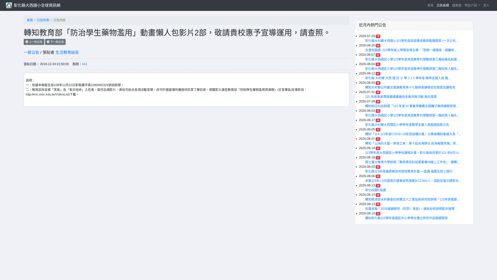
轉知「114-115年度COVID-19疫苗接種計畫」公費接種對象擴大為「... (413, 134)
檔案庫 (456, 5)
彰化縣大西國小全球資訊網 (37, 5)
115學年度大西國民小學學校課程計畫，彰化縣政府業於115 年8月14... (413, 152)
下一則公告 (57, 41)
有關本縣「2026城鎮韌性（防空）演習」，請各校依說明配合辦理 (409, 208)
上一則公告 (35, 41)
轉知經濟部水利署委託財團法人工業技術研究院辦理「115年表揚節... (412, 199)
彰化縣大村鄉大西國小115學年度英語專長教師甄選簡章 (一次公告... (411, 40)
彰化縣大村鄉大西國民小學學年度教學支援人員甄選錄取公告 (407, 124)
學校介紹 (471, 5)
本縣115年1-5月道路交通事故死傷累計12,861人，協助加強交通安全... (413, 180)
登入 (486, 5)
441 (84, 64)
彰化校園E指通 (375, 190)
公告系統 (443, 5)
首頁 (431, 5)
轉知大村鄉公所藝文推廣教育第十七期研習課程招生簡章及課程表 (410, 87)
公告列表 (43, 20)
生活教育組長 (67, 52)
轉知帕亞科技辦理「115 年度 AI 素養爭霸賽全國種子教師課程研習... (411, 106)
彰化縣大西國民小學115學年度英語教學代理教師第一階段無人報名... (412, 115)
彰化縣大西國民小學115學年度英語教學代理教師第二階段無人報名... (412, 68)
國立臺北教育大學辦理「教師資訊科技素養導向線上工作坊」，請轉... (412, 162)
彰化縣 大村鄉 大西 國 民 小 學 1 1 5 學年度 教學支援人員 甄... (407, 78)
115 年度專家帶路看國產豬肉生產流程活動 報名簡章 (401, 96)
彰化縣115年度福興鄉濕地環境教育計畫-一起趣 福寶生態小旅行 (409, 171)
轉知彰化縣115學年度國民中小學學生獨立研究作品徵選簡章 (406, 218)
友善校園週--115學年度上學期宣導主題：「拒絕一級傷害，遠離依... (411, 50)
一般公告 (31, 52)
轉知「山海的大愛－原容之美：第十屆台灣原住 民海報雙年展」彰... (411, 143)
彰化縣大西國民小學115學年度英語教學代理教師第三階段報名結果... (412, 59)
